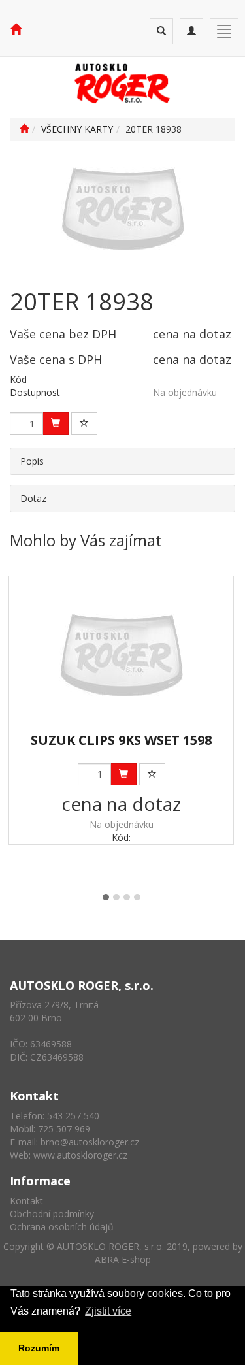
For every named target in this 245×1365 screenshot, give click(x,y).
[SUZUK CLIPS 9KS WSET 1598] (121, 655)
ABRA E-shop (123, 1259)
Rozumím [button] (38, 1348)
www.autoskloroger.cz (80, 1155)
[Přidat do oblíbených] (84, 423)
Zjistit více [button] (108, 1311)
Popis (32, 461)
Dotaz (33, 498)
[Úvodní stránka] (24, 129)
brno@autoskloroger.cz (90, 1142)
